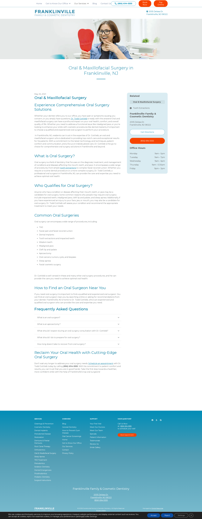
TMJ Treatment (40, 460)
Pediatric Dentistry (42, 477)
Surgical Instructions (42, 480)
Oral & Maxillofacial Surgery (45, 453)
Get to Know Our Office (72, 443)
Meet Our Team (96, 430)
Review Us (94, 444)
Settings (181, 515)
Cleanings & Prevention (44, 424)
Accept (154, 515)
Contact (65, 450)
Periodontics (39, 463)
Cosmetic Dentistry (42, 427)
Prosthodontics (40, 473)
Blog (64, 424)
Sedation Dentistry (42, 467)
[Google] (161, 420)
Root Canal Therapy (42, 446)
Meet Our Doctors (97, 427)
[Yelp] (157, 420)
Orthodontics (39, 450)
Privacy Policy (68, 453)
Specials (93, 434)
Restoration (39, 437)
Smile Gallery (95, 447)
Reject (167, 515)
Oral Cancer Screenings (71, 436)
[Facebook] (152, 420)
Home (64, 440)
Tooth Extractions (141, 108)
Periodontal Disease (42, 434)
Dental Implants (41, 430)
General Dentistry (69, 427)
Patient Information (98, 437)
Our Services (67, 446)
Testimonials (95, 441)
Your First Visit (95, 424)
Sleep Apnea (39, 457)
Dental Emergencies (42, 470)
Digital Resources (157, 508)
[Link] (54, 13)
